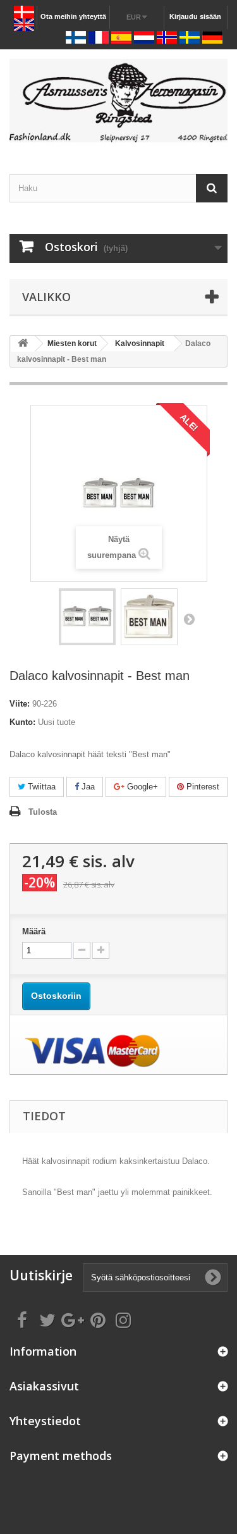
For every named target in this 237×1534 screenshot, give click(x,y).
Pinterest (201, 786)
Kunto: (22, 722)
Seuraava (189, 618)
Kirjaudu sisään (195, 16)
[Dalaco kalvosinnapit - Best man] (87, 617)
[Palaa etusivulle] (23, 344)
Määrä (34, 931)
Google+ (141, 786)
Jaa (87, 786)
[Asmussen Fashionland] (118, 100)
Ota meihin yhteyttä (73, 16)
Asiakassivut (44, 1386)
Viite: (19, 703)
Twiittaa (40, 786)
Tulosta (42, 812)
